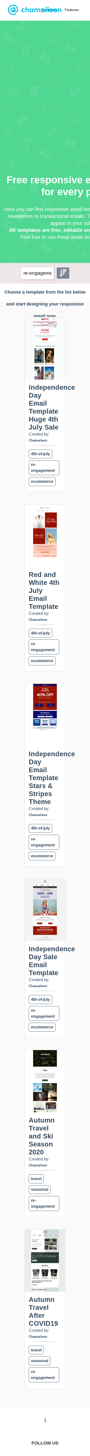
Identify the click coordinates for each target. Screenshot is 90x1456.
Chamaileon (38, 440)
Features (72, 10)
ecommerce (42, 481)
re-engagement (43, 467)
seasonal (39, 1189)
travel (36, 1179)
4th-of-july (40, 454)
